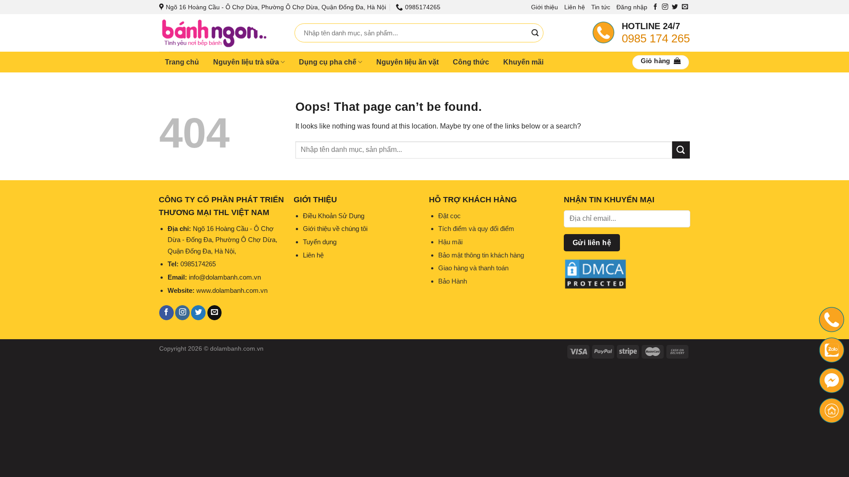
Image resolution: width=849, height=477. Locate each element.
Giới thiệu (544, 7)
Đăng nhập (631, 7)
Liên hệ (574, 7)
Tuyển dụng (320, 242)
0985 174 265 (656, 38)
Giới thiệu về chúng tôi (335, 228)
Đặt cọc (449, 216)
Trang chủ (182, 62)
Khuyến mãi (523, 62)
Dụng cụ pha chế (327, 62)
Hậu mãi (450, 242)
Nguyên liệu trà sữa (246, 62)
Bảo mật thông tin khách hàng (481, 255)
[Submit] (535, 33)
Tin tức (600, 7)
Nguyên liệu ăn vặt (407, 62)
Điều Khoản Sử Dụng (333, 216)
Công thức (471, 62)
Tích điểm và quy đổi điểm (476, 228)
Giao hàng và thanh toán (473, 268)
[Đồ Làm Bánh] (220, 33)
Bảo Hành (452, 281)
